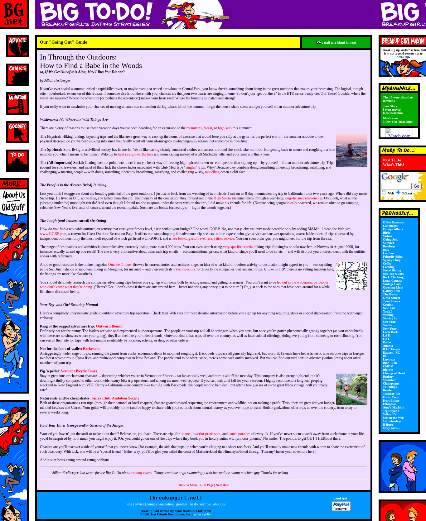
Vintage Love (392, 284)
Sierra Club (101, 398)
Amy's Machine (393, 407)
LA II (386, 335)
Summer (388, 243)
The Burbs (390, 294)
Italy (386, 249)
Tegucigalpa (391, 411)
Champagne (391, 383)
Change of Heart (394, 373)
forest (208, 128)
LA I (386, 339)
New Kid (389, 308)
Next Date (222, 485)
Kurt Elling (391, 400)
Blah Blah (390, 363)
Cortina (388, 304)
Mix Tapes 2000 (393, 273)
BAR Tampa (391, 349)
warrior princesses (206, 434)
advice (139, 504)
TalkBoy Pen (391, 393)
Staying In (390, 318)
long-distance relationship (303, 198)
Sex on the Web (393, 417)
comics (152, 504)
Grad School (391, 297)
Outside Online (119, 264)
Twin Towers (391, 301)
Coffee (387, 263)
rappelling (212, 172)
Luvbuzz (389, 359)
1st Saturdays (392, 421)
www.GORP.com (53, 234)
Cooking (389, 267)
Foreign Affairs (393, 229)
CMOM (388, 366)
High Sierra (222, 198)
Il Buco (388, 424)
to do (194, 504)
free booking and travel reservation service (203, 238)
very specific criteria (238, 247)
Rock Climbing (393, 277)
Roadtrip (389, 246)
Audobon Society (125, 398)
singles (191, 167)
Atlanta (388, 345)
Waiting (388, 315)
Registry (388, 376)
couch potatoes (239, 434)
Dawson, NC (391, 352)
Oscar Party (391, 397)
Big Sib (388, 369)
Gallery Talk (391, 291)
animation (166, 504)
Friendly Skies (393, 256)
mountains (194, 128)
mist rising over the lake (135, 154)
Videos (387, 236)
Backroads (91, 349)
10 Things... (391, 387)
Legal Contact (392, 280)
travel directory (184, 269)
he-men (186, 434)
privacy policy (203, 514)
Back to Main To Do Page (196, 485)
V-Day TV (389, 414)
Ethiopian (390, 404)
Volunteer (389, 380)
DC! (385, 356)
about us (219, 504)
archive (205, 504)
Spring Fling (391, 260)
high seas (225, 128)
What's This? (393, 165)
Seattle (387, 325)
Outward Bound (109, 326)
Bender (388, 390)
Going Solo (390, 239)
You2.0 (387, 311)
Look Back (390, 332)
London (388, 253)
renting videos (141, 473)
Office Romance (393, 222)
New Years (390, 328)
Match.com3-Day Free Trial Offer (398, 120)
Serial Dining (392, 270)
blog (129, 504)
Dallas (387, 342)
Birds (386, 232)
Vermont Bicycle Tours (79, 371)
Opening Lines (393, 287)
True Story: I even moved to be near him (393, 109)
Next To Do (392, 160)
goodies (182, 504)
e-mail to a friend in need (338, 42)
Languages (390, 225)
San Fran (389, 321)
